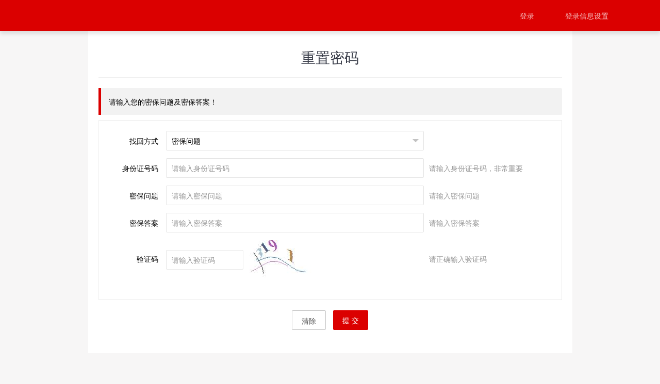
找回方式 (143, 141)
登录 (527, 15)
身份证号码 (140, 168)
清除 (309, 320)
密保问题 (143, 195)
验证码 (147, 259)
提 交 (350, 320)
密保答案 (143, 223)
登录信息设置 (586, 15)
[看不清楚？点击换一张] (286, 260)
